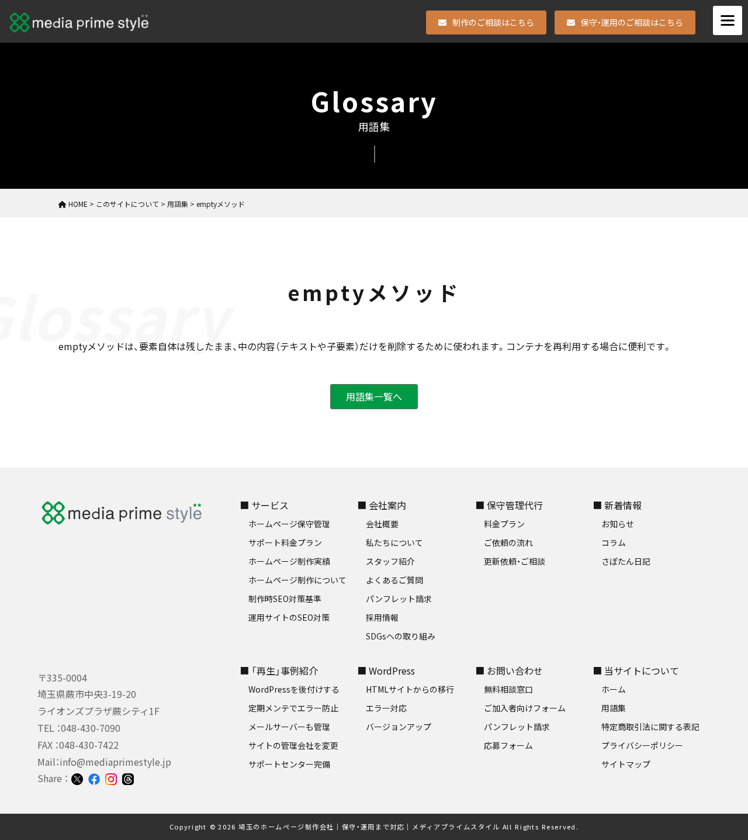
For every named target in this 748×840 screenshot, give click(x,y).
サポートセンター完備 (289, 764)
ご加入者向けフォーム (525, 708)
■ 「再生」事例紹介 (279, 670)
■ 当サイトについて (636, 670)
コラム (613, 542)
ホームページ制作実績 (289, 561)
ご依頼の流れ (508, 542)
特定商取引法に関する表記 (650, 726)
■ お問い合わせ (509, 670)
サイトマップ (625, 764)
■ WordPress (386, 670)
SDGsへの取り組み (400, 636)
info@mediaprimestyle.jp (115, 762)
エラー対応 (386, 708)
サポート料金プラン (285, 542)
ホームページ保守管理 (289, 524)
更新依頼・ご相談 (514, 561)
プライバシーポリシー (642, 745)
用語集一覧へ (374, 396)
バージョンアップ (398, 726)
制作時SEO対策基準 (284, 598)
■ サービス (264, 505)
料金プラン (504, 524)
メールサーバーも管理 (289, 726)
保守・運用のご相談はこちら (632, 22)
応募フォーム (508, 745)
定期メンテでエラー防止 (293, 708)
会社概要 (382, 524)
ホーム (613, 689)
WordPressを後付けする (294, 689)
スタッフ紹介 (390, 561)
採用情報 (382, 617)
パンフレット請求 (399, 598)
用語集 (613, 708)
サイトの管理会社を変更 (293, 745)
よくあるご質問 (394, 580)
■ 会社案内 (381, 505)
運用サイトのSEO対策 (289, 617)
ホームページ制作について (297, 580)
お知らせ (617, 524)
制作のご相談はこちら (493, 22)
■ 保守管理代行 (509, 505)
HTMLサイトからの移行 (410, 689)
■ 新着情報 (617, 505)
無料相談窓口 (508, 689)
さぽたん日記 (625, 561)
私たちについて (394, 542)
